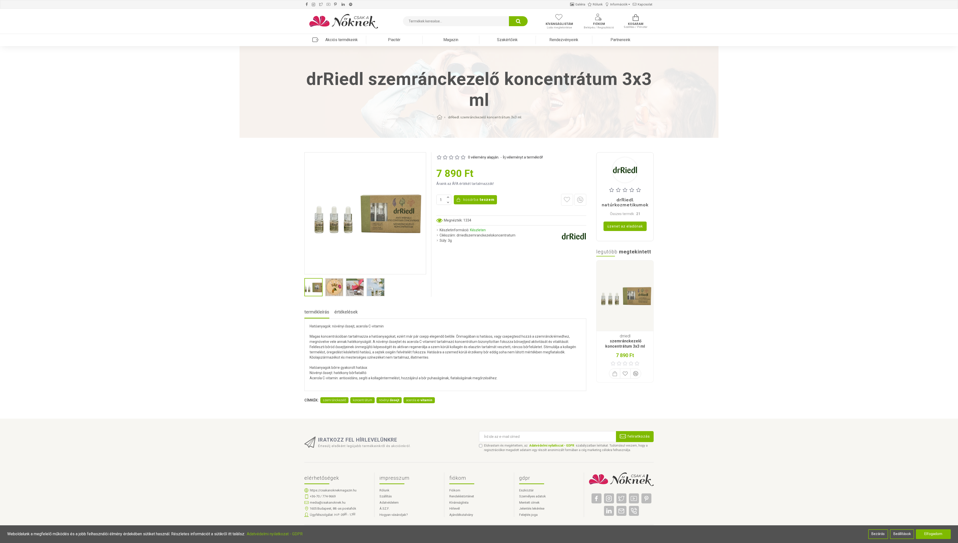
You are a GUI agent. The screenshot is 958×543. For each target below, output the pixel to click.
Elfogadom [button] (933, 534)
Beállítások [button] (902, 534)
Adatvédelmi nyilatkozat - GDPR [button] (275, 534)
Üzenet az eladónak (625, 226)
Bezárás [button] (878, 534)
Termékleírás (316, 311)
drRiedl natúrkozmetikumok (625, 203)
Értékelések (346, 311)
